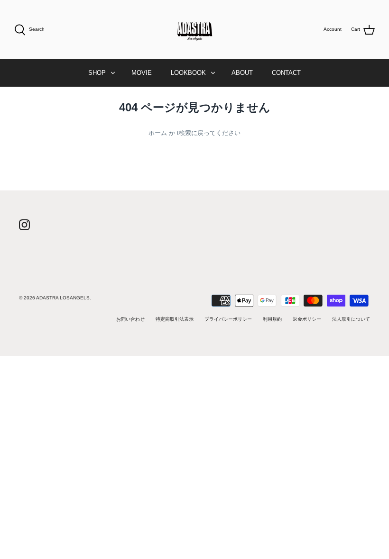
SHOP (97, 72)
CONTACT (286, 72)
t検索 (184, 132)
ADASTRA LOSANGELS (63, 297)
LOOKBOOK (188, 72)
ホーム (157, 132)
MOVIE (141, 72)
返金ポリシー (307, 319)
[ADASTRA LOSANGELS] (195, 29)
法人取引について (351, 319)
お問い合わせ (130, 319)
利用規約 (272, 319)
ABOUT (242, 72)
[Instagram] (24, 224)
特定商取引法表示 (175, 319)
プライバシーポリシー (228, 319)
